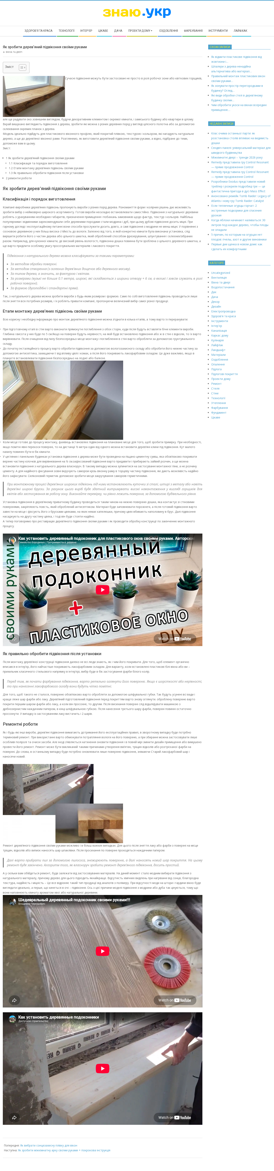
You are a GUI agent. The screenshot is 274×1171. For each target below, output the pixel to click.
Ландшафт (218, 350)
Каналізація (219, 330)
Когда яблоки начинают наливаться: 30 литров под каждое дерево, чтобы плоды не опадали (239, 225)
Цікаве (215, 417)
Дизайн (216, 306)
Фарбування (219, 408)
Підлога (216, 369)
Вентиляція (219, 277)
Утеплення (218, 403)
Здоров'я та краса (223, 316)
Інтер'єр (216, 326)
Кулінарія (217, 340)
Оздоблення (219, 359)
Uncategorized (220, 273)
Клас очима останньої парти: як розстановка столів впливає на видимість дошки (239, 138)
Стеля (215, 388)
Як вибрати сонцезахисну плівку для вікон (48, 1145)
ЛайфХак (217, 345)
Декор (215, 302)
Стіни (214, 393)
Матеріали (218, 355)
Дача (214, 297)
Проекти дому (220, 379)
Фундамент (218, 412)
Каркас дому (219, 335)
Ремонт (216, 384)
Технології (218, 398)
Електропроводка (223, 311)
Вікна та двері (14, 51)
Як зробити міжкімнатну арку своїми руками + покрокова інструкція (64, 1150)
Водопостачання (222, 287)
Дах (213, 292)
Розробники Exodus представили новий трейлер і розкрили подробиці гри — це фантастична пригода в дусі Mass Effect (238, 186)
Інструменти (219, 321)
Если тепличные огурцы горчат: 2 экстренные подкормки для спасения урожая (236, 210)
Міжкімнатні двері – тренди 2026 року (237, 157)
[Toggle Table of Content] (20, 67)
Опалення (218, 364)
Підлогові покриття (224, 374)
